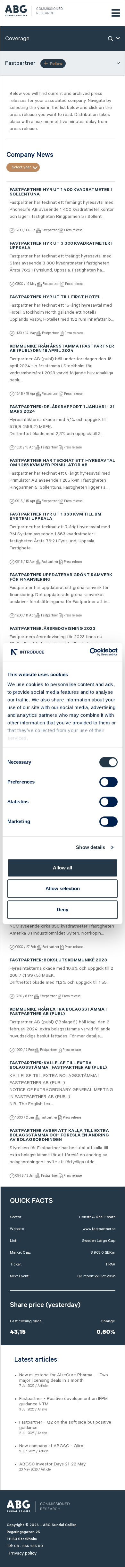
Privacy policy (23, 1553)
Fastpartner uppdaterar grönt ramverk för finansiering (61, 578)
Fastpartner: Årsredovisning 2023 (53, 629)
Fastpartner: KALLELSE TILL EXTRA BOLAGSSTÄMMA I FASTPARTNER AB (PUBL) (58, 1066)
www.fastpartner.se (99, 1229)
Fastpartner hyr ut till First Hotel (55, 297)
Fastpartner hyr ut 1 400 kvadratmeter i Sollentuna (61, 192)
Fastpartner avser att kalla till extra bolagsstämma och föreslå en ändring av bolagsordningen (59, 1136)
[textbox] (23, 167)
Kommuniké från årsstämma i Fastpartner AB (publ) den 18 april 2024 (62, 349)
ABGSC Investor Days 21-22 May (52, 1464)
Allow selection (63, 888)
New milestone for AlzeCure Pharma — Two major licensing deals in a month (63, 1377)
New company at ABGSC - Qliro (51, 1446)
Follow (56, 63)
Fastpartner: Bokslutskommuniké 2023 (58, 960)
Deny (62, 909)
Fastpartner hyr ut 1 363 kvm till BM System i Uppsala (55, 517)
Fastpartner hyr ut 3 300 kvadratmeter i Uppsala (61, 246)
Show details (90, 847)
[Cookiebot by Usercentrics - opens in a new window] (90, 652)
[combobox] (23, 167)
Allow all (62, 867)
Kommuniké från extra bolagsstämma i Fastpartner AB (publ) (58, 1012)
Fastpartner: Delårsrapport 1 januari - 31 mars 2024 (62, 410)
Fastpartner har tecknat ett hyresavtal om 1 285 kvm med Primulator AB (62, 463)
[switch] (108, 782)
